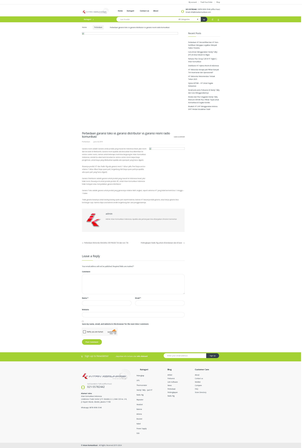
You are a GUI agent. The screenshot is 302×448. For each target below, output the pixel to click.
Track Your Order (206, 2)
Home (120, 11)
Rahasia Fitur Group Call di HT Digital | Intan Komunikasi (202, 60)
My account (193, 2)
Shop (218, 2)
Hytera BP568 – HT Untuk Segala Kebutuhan (200, 84)
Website (85, 310)
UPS (138, 380)
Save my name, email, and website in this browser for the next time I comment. (115, 324)
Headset (139, 404)
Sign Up (213, 356)
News (170, 385)
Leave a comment (179, 137)
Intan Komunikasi (90, 445)
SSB (138, 433)
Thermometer (141, 385)
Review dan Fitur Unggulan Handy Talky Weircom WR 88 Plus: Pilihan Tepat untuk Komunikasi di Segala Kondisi (203, 100)
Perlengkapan (173, 392)
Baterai (139, 409)
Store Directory (200, 392)
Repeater (139, 399)
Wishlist (198, 382)
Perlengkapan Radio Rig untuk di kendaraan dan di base (163, 243)
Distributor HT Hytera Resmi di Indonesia (203, 65)
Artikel (170, 375)
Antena (139, 414)
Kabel (138, 424)
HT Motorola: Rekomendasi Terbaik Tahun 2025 (201, 77)
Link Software (173, 382)
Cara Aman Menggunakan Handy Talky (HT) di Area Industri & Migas (202, 53)
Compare (198, 385)
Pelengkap (140, 375)
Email (138, 298)
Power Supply (141, 428)
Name (85, 298)
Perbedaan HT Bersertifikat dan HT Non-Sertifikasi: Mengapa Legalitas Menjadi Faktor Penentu (203, 45)
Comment (86, 272)
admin (109, 213)
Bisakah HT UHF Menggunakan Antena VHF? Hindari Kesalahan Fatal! (202, 107)
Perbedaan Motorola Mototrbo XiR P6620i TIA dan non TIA (105, 243)
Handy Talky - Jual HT (144, 390)
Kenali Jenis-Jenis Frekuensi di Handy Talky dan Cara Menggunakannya (204, 91)
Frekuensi (171, 378)
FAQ (196, 389)
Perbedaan (98, 27)
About (155, 11)
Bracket (139, 419)
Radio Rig (140, 395)
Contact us (144, 11)
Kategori (130, 11)
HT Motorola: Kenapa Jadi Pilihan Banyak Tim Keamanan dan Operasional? (203, 71)
